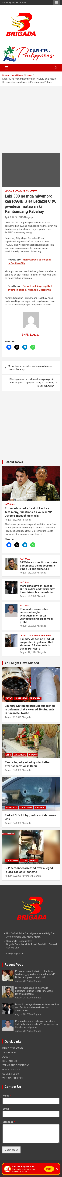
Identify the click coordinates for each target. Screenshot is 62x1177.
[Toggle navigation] (6, 67)
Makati (34, 860)
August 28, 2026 (13, 519)
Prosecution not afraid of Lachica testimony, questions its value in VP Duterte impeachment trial (28, 512)
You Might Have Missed (22, 663)
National (10, 504)
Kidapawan (11, 808)
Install (49, 1169)
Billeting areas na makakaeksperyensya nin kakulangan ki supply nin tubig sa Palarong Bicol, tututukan (32, 382)
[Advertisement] (31, 122)
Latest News (14, 462)
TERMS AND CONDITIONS (16, 1065)
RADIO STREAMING (12, 1048)
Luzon (33, 190)
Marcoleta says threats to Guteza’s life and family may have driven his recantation (37, 589)
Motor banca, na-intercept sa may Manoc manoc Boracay (30, 368)
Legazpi (9, 190)
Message (9, 1121)
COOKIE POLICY (10, 1073)
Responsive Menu (56, 2)
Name (7, 1095)
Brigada (27, 519)
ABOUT (6, 1056)
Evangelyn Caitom (32, 876)
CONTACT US (9, 1061)
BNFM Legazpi (26, 217)
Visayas (33, 755)
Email (7, 1108)
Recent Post (14, 964)
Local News (22, 190)
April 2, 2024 (11, 217)
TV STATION (9, 1052)
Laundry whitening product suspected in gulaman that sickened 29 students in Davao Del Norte (37, 643)
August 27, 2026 (13, 823)
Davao (23, 635)
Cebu (8, 755)
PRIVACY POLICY (11, 1069)
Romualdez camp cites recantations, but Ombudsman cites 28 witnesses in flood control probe (36, 615)
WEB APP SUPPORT (12, 1078)
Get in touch (11, 1150)
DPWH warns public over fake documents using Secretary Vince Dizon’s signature (38, 565)
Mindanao (46, 635)
